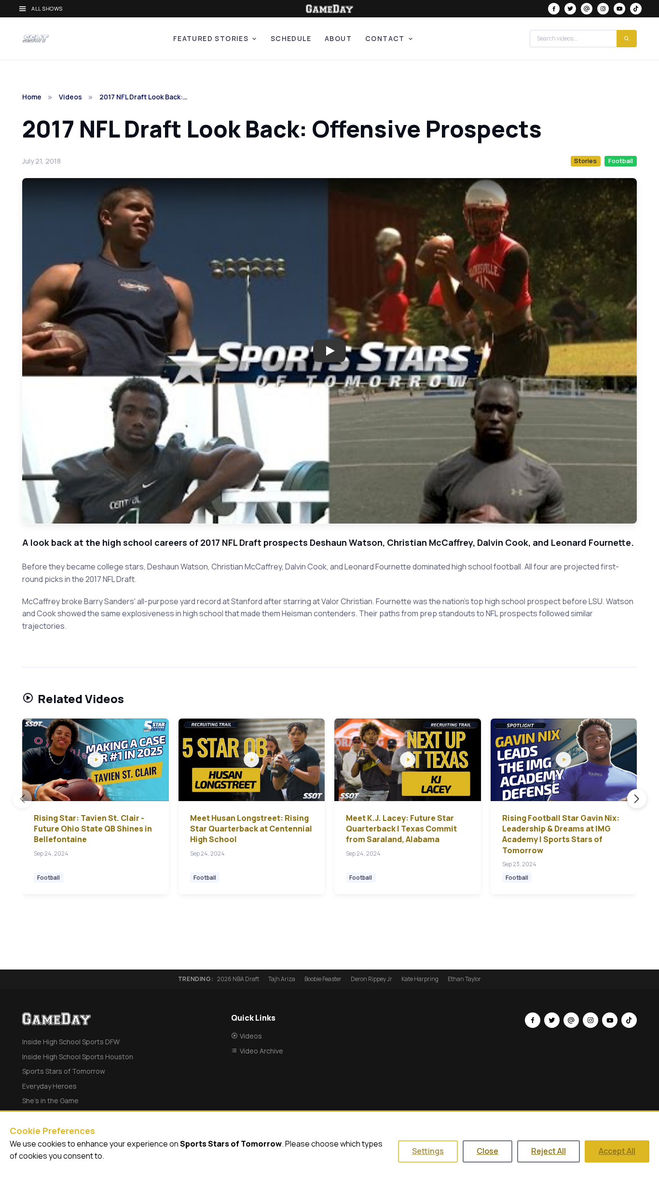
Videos (70, 96)
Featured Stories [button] (210, 38)
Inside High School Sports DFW (71, 1041)
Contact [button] (385, 38)
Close (487, 1151)
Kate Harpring (420, 979)
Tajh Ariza (281, 979)
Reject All (548, 1151)
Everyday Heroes (49, 1086)
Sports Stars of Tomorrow (63, 1071)
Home (31, 96)
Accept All (617, 1151)
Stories (585, 160)
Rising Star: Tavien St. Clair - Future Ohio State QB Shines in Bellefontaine (93, 829)
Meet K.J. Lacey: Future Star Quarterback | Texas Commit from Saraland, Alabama (401, 829)
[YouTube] (619, 8)
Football (620, 160)
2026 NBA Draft (238, 979)
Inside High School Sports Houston (77, 1056)
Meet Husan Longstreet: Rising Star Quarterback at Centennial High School (251, 829)
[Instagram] (603, 8)
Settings (428, 1151)
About (338, 38)
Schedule (291, 38)
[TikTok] (636, 8)
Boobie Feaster (323, 979)
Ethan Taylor (464, 979)
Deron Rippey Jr (371, 979)
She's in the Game (50, 1100)
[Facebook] (554, 8)
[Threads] (586, 8)
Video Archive (261, 1050)
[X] (570, 8)
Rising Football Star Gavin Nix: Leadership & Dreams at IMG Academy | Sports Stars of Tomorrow (560, 834)
